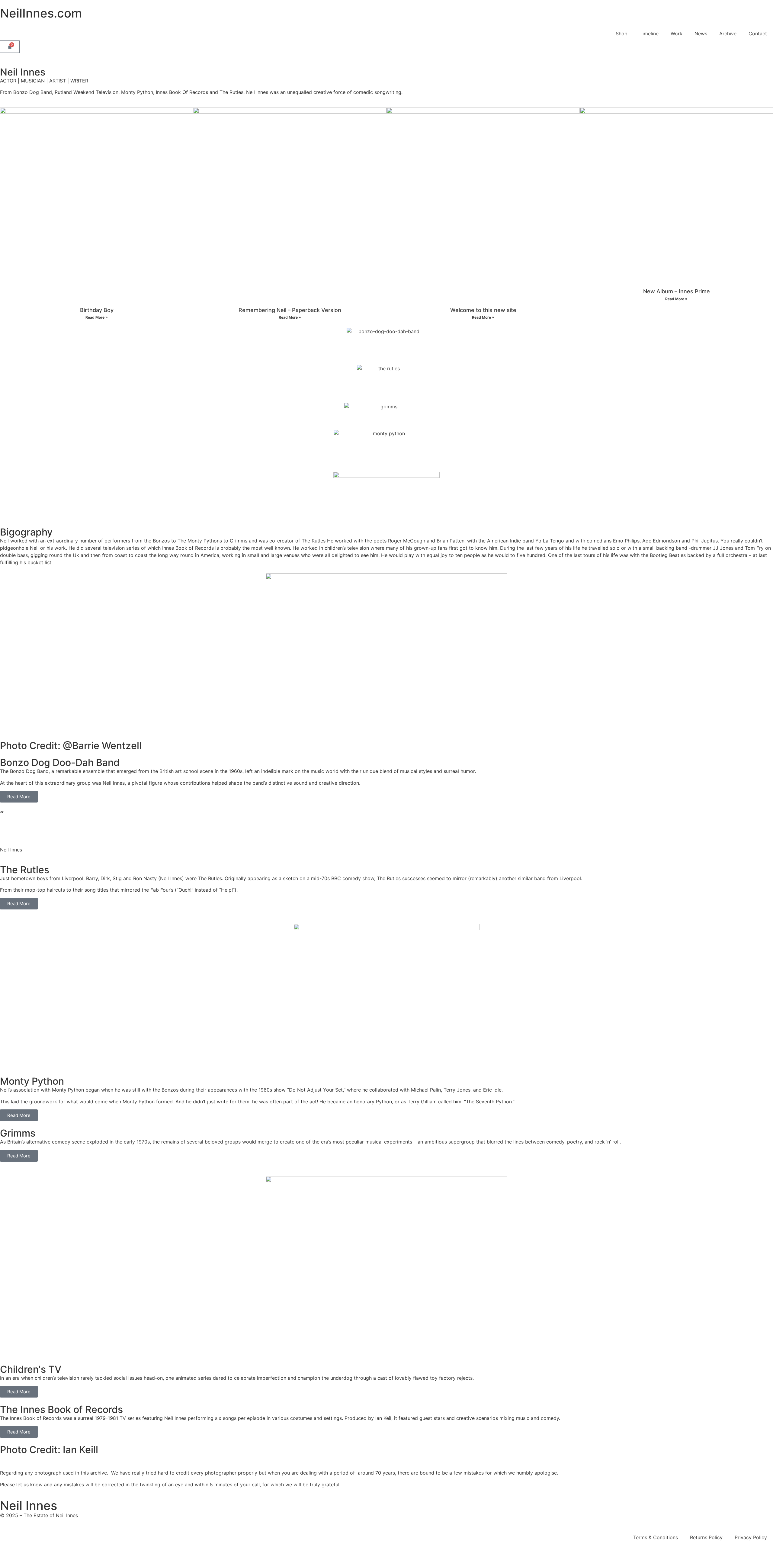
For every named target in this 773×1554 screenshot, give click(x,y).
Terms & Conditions (655, 1537)
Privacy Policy (751, 1537)
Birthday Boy (97, 310)
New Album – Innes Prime (676, 291)
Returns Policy (706, 1537)
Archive (727, 34)
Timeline (649, 34)
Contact (758, 34)
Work (676, 34)
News (700, 34)
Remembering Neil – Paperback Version (290, 310)
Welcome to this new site (483, 310)
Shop (621, 34)
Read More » (96, 317)
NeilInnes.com (41, 13)
